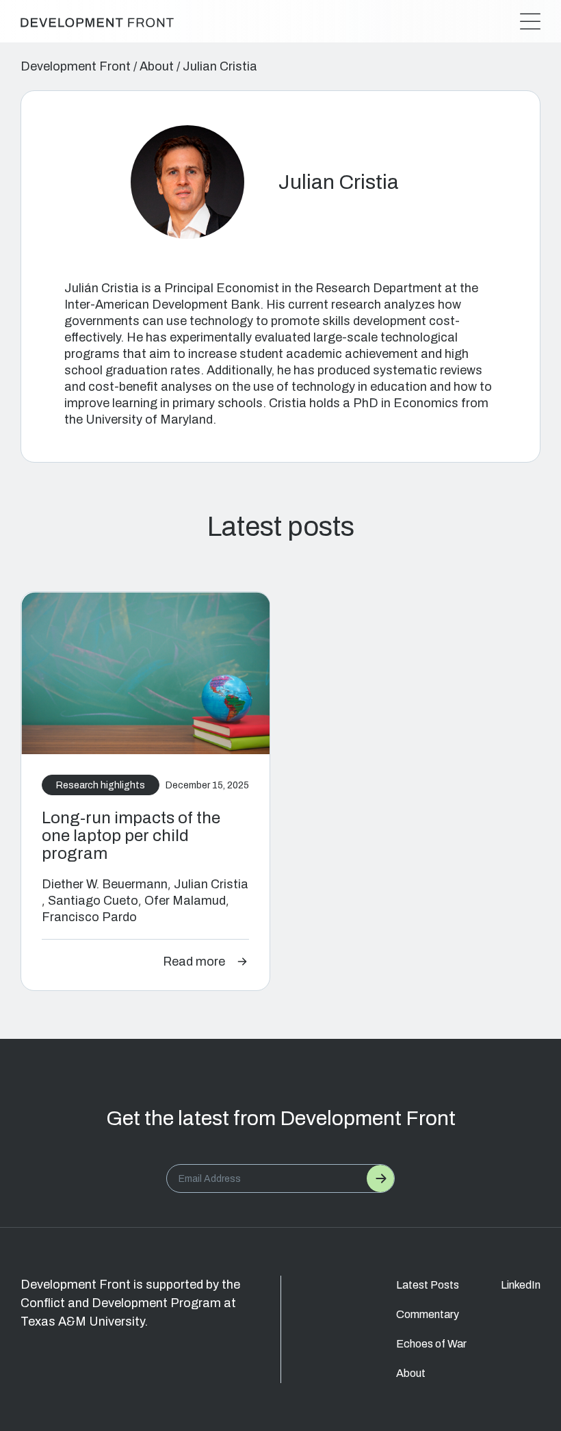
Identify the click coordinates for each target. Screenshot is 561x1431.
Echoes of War (431, 1344)
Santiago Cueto (93, 900)
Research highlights (100, 785)
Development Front (76, 66)
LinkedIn (520, 1285)
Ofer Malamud (185, 900)
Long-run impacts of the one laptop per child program (131, 835)
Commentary (427, 1314)
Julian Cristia (211, 884)
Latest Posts (427, 1285)
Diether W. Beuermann (105, 884)
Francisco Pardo (89, 917)
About (157, 66)
